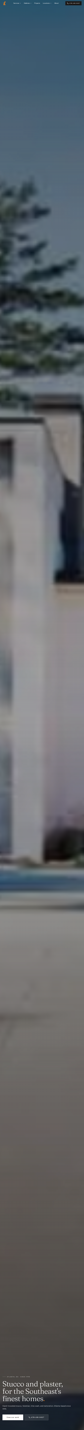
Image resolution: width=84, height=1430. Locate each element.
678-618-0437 (37, 1417)
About (56, 3)
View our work (13, 1417)
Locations (46, 3)
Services (16, 3)
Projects (37, 3)
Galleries (27, 3)
